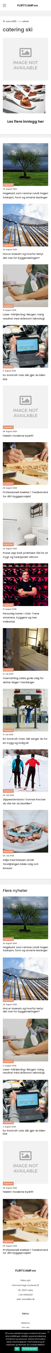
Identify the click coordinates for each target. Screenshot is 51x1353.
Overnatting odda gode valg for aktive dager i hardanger (23, 680)
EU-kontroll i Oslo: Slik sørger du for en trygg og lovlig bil (25, 741)
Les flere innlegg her (25, 121)
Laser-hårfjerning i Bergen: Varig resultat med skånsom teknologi (23, 316)
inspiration (8, 185)
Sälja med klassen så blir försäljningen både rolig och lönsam (20, 864)
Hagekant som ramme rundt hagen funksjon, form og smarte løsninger (25, 195)
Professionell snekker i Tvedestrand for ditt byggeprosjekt (25, 494)
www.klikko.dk (28, 1299)
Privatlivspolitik (30, 1349)
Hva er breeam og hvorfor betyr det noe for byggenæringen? (23, 256)
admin (25, 21)
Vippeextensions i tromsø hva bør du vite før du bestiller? (24, 801)
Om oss (25, 1327)
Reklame (25, 1323)
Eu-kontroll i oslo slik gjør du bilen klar (24, 377)
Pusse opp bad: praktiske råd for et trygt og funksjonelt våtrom (25, 555)
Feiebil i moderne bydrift (18, 435)
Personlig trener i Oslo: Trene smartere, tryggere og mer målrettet (21, 618)
